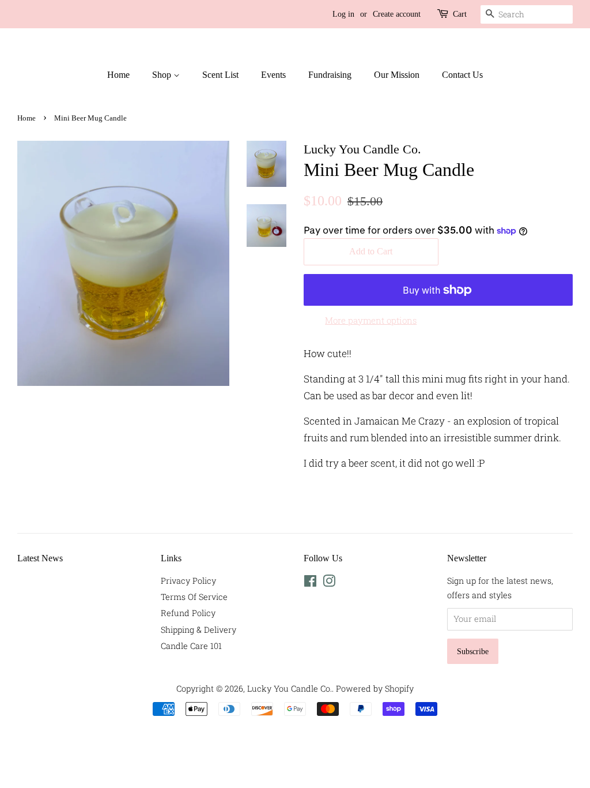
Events (273, 75)
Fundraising (329, 75)
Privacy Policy (188, 580)
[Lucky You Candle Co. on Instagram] (329, 582)
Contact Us (462, 75)
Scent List (220, 75)
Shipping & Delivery (198, 629)
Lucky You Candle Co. (289, 688)
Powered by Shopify (375, 688)
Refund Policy (188, 612)
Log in (343, 14)
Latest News (40, 558)
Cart (460, 14)
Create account (397, 14)
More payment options (371, 320)
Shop (162, 75)
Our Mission (396, 75)
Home (118, 75)
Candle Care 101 (191, 645)
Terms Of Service (194, 596)
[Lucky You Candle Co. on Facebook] (310, 582)
